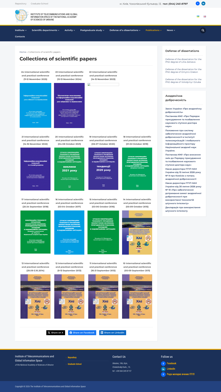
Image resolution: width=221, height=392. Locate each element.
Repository (20, 3)
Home (23, 52)
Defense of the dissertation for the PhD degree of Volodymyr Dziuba (183, 80)
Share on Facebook (83, 332)
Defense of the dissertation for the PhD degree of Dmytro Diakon (183, 70)
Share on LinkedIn (114, 332)
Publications (152, 30)
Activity (69, 30)
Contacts (20, 36)
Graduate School (39, 3)
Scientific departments (44, 30)
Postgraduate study (91, 30)
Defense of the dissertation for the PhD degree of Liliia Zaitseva (183, 60)
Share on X (57, 332)
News (170, 30)
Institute (19, 30)
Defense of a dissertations (124, 30)
